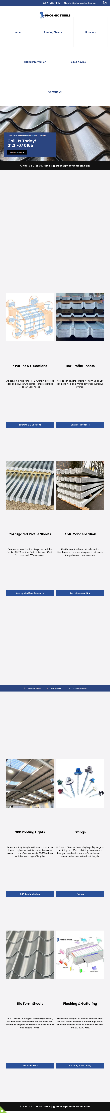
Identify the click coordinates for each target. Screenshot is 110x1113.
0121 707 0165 (52, 3)
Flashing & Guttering (80, 1065)
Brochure (90, 32)
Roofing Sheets (53, 32)
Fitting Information (35, 62)
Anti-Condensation (80, 593)
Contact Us (55, 91)
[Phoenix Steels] (105, 3)
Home (17, 32)
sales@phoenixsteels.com (81, 3)
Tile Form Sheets (30, 1065)
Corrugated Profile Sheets (30, 593)
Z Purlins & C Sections (30, 424)
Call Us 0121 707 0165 (36, 165)
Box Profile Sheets (80, 424)
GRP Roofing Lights (30, 894)
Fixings (80, 894)
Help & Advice (78, 62)
